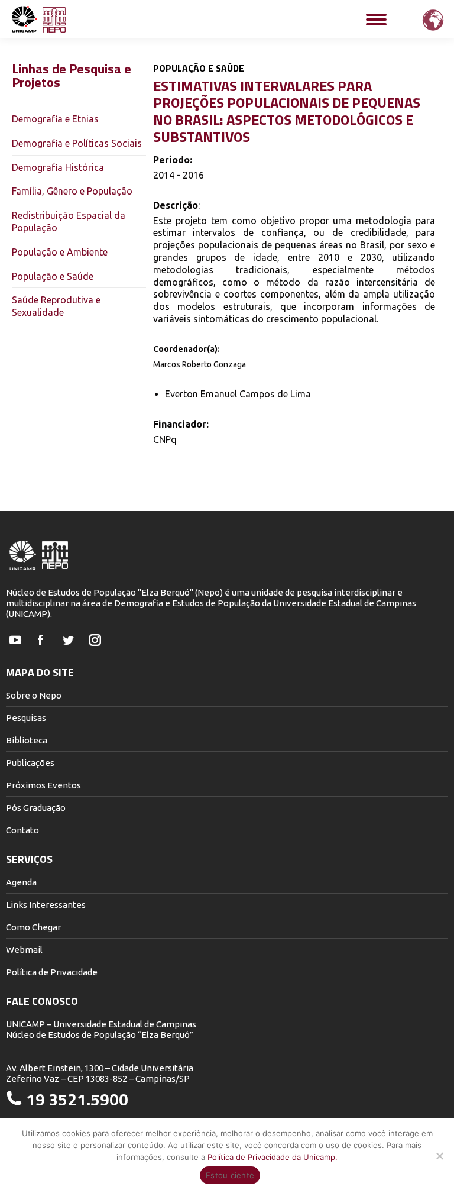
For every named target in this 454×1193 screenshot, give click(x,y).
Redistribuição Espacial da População (68, 221)
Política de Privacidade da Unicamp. (272, 1157)
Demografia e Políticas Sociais (77, 143)
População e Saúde (52, 276)
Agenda (21, 882)
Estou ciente (230, 1175)
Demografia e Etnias (55, 119)
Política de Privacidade (52, 972)
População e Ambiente (60, 252)
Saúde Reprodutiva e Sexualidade (56, 306)
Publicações (30, 763)
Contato (22, 830)
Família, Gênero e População (72, 191)
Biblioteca (26, 740)
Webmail (24, 950)
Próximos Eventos (43, 785)
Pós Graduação (36, 808)
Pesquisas (26, 718)
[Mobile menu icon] (376, 20)
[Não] (439, 1156)
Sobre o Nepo (33, 695)
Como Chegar (33, 927)
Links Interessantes (46, 905)
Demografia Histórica (58, 167)
